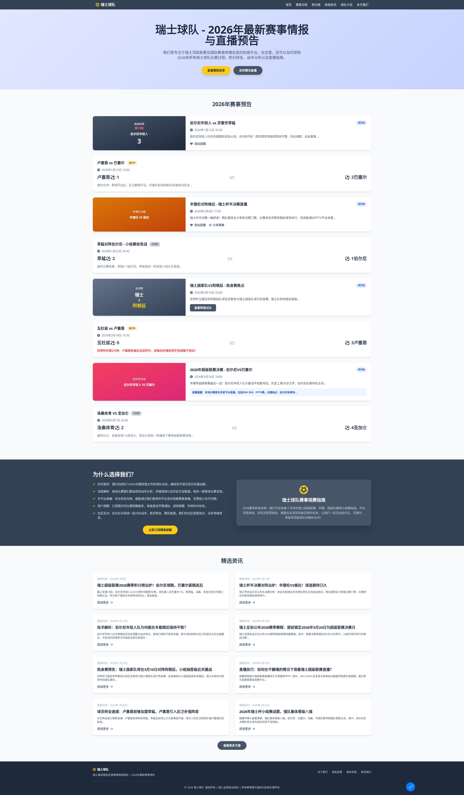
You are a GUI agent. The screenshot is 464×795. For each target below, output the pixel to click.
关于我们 (362, 5)
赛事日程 (301, 5)
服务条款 (352, 772)
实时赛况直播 (248, 70)
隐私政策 (337, 772)
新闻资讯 (330, 5)
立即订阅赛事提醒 (160, 530)
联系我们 (366, 772)
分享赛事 (218, 225)
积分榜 (316, 5)
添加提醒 (200, 144)
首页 (288, 5)
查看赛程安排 (216, 70)
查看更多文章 (232, 745)
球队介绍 (346, 5)
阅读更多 (103, 602)
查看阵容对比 (203, 308)
